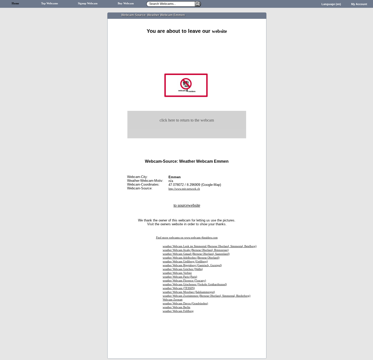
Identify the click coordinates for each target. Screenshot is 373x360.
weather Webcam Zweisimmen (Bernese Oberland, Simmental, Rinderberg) (206, 295)
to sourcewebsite (187, 205)
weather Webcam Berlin (176, 307)
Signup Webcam (87, 3)
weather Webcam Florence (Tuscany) (184, 280)
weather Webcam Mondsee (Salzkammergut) (189, 292)
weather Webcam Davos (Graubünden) (185, 303)
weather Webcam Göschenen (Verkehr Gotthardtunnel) (195, 284)
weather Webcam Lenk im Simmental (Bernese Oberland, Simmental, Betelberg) (210, 246)
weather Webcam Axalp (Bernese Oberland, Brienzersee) (196, 250)
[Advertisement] (186, 40)
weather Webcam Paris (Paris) (180, 276)
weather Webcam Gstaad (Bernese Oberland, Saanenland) (196, 253)
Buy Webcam (126, 3)
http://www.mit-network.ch (184, 188)
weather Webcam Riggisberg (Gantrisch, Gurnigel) (192, 265)
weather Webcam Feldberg (178, 311)
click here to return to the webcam (187, 120)
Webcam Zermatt (172, 299)
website (219, 31)
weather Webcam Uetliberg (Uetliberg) (185, 261)
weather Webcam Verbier (177, 273)
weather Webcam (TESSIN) (179, 288)
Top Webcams (49, 3)
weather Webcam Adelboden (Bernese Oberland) (191, 257)
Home (15, 3)
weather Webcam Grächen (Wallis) (183, 269)
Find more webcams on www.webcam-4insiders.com (187, 237)
